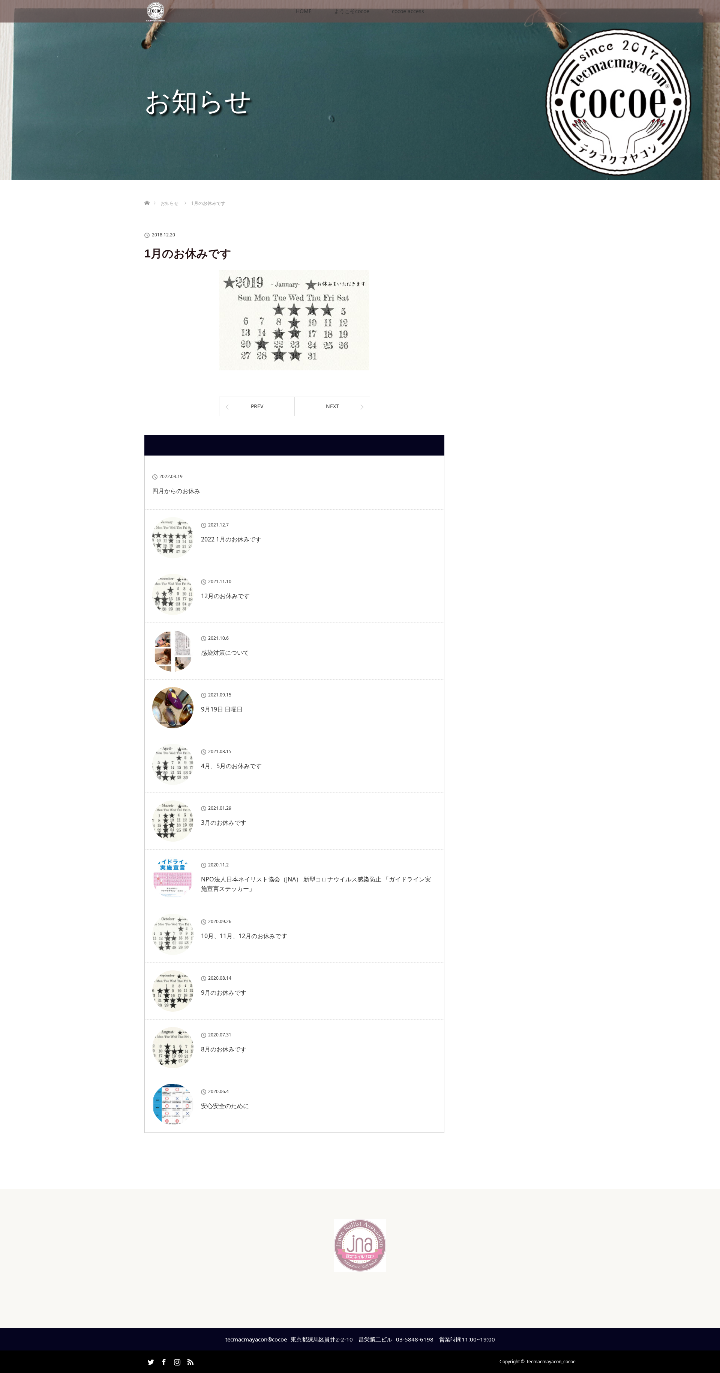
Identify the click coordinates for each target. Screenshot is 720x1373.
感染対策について (225, 652)
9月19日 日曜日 (222, 709)
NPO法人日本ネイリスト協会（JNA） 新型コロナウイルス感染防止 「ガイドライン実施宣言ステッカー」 (316, 884)
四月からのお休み (176, 491)
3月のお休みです (223, 822)
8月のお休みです (223, 1049)
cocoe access (408, 11)
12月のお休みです (225, 596)
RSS (189, 1360)
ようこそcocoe (351, 11)
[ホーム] (146, 194)
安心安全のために (225, 1106)
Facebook (163, 1360)
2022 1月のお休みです (231, 539)
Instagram (176, 1360)
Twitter (150, 1360)
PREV (257, 406)
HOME (304, 11)
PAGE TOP (698, 1323)
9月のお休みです (223, 992)
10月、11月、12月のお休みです (244, 936)
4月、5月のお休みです (231, 766)
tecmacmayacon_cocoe (551, 1361)
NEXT (332, 406)
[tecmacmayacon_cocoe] (360, 1266)
